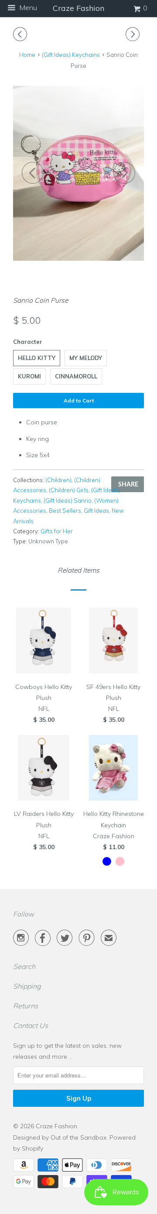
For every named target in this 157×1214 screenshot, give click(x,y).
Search (24, 966)
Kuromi (29, 376)
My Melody (85, 357)
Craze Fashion (56, 1126)
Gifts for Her (57, 531)
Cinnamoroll (76, 376)
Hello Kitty (36, 357)
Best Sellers (65, 510)
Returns (25, 1005)
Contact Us (30, 1025)
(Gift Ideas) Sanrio (68, 500)
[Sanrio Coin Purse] (78, 173)
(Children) (58, 479)
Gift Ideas (96, 510)
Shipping (27, 986)
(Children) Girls (69, 489)
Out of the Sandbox (78, 1137)
